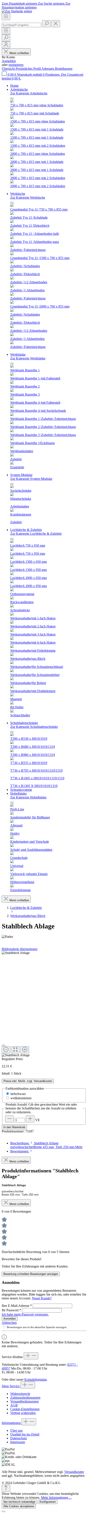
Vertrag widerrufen (23, 1413)
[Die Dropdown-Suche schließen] (55, 23)
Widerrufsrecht (20, 1394)
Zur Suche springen (51, 3)
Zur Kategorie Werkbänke (27, 358)
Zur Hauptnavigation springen (36, 5)
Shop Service (11, 1386)
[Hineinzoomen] (25, 1049)
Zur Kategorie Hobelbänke (28, 797)
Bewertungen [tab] (19, 1151)
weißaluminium (20, 1098)
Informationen (12, 1423)
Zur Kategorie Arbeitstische (28, 93)
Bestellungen (63, 68)
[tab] (46, 1145)
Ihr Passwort (11, 1310)
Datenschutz (18, 1438)
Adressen (48, 68)
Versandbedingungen (24, 1401)
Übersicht (9, 68)
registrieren (16, 65)
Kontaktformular (35, 1379)
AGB (14, 1405)
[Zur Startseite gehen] (17, 11)
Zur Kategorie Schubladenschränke (34, 726)
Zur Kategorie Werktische (27, 197)
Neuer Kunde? (42, 1298)
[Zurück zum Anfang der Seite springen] (6, 1488)
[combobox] (21, 25)
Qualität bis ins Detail (24, 1434)
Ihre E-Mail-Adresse (17, 1305)
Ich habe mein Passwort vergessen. (25, 1314)
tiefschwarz (18, 1094)
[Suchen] (46, 23)
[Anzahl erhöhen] (30, 1118)
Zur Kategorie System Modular (31, 478)
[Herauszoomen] (6, 1049)
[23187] (16, 953)
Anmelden (9, 61)
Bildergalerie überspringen (19, 949)
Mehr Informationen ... (56, 1497)
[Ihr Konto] (6, 44)
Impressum (17, 1442)
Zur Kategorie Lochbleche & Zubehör (36, 533)
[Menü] (6, 16)
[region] (44, 1004)
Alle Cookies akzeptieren (18, 1506)
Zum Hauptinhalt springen (20, 3)
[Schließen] (3, 1045)
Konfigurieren (48, 1501)
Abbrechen (9, 1322)
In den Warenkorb (14, 1127)
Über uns (16, 1430)
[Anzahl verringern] (9, 1118)
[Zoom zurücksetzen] (15, 1049)
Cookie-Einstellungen (25, 1409)
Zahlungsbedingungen (25, 1397)
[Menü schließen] (12, 98)
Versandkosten (74, 1472)
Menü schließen (19, 53)
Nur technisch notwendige (19, 1501)
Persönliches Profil (28, 68)
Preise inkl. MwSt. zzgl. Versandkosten (27, 1081)
